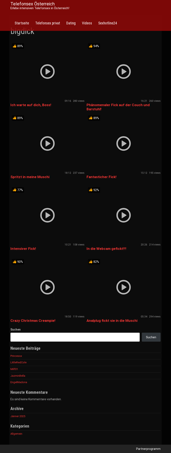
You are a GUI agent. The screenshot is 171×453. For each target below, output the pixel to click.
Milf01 (14, 369)
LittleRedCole (18, 362)
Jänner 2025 (17, 416)
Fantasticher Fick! (102, 177)
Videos (87, 23)
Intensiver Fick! (23, 249)
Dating (71, 23)
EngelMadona (18, 382)
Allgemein (16, 433)
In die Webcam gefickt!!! (106, 249)
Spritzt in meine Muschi (29, 177)
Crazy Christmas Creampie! (32, 320)
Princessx (16, 355)
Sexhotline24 (107, 23)
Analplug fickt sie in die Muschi (112, 320)
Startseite (22, 23)
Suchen (15, 329)
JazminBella (17, 375)
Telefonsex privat (47, 23)
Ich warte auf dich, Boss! (30, 105)
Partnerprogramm (148, 448)
